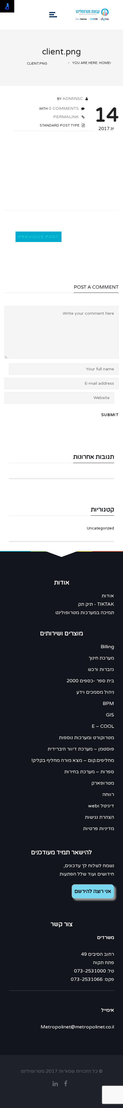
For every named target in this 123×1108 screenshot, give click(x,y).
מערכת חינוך (101, 658)
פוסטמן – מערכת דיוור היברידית (80, 749)
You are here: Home (91, 63)
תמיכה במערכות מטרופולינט (84, 613)
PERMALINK (66, 116)
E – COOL (103, 726)
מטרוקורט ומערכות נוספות (86, 738)
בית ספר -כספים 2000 (90, 681)
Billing (107, 647)
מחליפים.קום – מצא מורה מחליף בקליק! (72, 760)
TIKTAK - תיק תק (96, 604)
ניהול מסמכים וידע (95, 692)
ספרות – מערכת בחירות (89, 772)
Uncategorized (100, 528)
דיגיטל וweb (101, 806)
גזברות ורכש (101, 669)
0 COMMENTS (64, 108)
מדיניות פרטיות (98, 829)
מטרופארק (102, 783)
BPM (108, 704)
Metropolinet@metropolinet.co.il (77, 1027)
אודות (108, 596)
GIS (110, 715)
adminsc (72, 98)
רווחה (108, 794)
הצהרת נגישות (99, 817)
